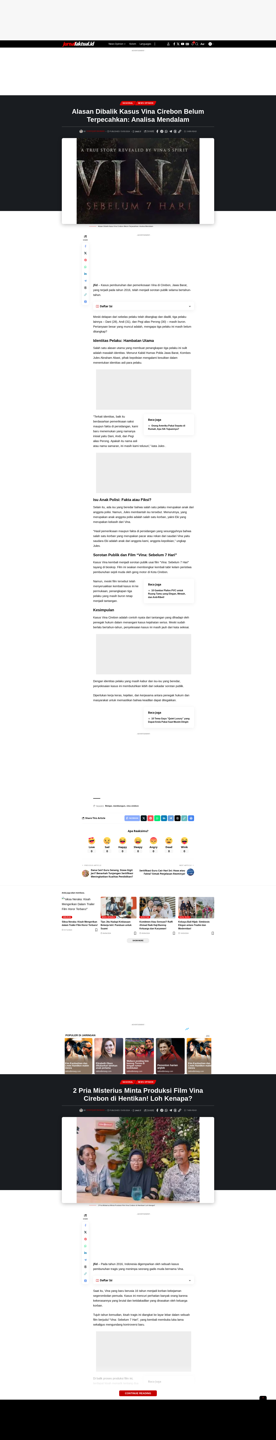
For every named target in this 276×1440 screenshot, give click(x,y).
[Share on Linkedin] (85, 273)
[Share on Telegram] (171, 131)
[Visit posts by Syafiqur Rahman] (81, 131)
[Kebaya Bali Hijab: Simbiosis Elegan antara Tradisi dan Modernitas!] (196, 907)
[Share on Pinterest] (162, 131)
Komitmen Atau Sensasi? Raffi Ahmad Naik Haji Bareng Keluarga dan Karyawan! (156, 925)
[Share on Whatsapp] (166, 131)
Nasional (128, 103)
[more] (155, 44)
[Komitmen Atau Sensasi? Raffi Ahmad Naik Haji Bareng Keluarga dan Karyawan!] (157, 907)
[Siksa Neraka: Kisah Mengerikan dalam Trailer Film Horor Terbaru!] (80, 907)
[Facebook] (174, 44)
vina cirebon (132, 806)
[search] (196, 44)
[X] (178, 44)
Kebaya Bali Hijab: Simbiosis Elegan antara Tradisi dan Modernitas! (194, 925)
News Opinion (145, 103)
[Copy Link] (180, 131)
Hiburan (67, 917)
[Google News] (187, 44)
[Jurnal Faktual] (78, 44)
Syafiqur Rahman (95, 131)
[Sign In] (168, 44)
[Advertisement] (138, 20)
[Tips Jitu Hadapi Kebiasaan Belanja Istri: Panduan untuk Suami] (119, 907)
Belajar (108, 806)
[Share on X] (85, 253)
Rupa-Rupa (184, 917)
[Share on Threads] (175, 131)
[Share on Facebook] (157, 131)
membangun (119, 806)
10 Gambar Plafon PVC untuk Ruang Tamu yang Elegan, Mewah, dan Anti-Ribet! (167, 593)
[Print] (85, 301)
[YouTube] (182, 44)
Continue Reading (138, 1393)
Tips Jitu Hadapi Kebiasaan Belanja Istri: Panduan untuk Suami (116, 925)
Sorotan (145, 917)
